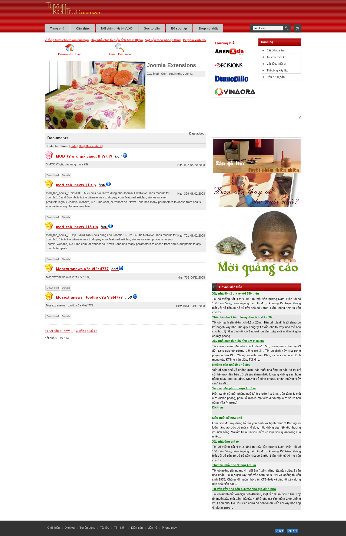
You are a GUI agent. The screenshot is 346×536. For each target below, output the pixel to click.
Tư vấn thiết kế (276, 57)
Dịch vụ (217, 407)
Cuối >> (92, 330)
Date (73, 146)
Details (66, 175)
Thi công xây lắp (277, 70)
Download (52, 175)
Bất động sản (275, 50)
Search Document (120, 54)
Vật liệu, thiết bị (276, 63)
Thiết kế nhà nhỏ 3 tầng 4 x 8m (234, 465)
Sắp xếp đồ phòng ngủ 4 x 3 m (234, 388)
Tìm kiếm (120, 527)
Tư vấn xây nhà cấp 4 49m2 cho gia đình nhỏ (244, 489)
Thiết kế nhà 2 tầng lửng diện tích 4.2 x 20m (243, 317)
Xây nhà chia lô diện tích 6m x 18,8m (238, 340)
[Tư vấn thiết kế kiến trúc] (73, 12)
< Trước (64, 330)
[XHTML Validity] (292, 532)
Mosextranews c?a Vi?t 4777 (87, 269)
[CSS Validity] (280, 532)
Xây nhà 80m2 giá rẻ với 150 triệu (235, 293)
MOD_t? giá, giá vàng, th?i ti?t (89, 156)
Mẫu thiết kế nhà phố (227, 417)
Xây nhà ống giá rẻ (225, 441)
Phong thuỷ (169, 527)
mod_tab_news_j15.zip (81, 227)
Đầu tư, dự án (276, 77)
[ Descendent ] (93, 146)
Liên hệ (152, 527)
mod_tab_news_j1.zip (80, 185)
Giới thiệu (53, 527)
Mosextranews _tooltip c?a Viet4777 (94, 297)
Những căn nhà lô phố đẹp (231, 364)
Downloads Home (69, 54)
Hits (81, 146)
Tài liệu (104, 527)
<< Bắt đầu (52, 330)
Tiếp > (82, 330)
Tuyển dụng (87, 527)
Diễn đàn (137, 527)
